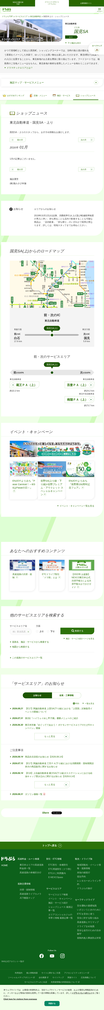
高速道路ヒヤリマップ (88, 922)
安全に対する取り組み (88, 918)
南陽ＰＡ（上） (77, 399)
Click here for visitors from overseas (20, 999)
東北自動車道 (35, 16)
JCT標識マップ (27, 898)
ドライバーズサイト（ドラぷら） (52, 3)
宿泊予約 (81, 876)
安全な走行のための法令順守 (89, 932)
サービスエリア (21, 16)
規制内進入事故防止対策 (89, 938)
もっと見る (49, 736)
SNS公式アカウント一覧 (11, 961)
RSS (77, 703)
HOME (4, 865)
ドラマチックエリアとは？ (20, 68)
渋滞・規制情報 (27, 890)
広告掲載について (88, 977)
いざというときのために (89, 910)
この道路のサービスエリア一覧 (27, 658)
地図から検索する (20, 647)
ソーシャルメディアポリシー (20, 977)
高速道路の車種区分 (29, 872)
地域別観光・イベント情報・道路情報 (89, 866)
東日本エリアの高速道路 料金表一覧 (31, 866)
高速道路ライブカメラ (30, 894)
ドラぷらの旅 (83, 888)
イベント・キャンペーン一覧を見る (77, 506)
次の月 (83, 140)
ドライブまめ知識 (85, 926)
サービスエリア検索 (58, 894)
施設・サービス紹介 (58, 903)
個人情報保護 (32, 973)
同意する (52, 1003)
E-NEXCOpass (55, 877)
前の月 (20, 140)
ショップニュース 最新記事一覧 (60, 909)
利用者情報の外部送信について (64, 982)
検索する (79, 631)
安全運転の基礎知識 (87, 905)
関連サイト (72, 977)
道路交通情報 (24, 884)
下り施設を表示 (74, 43)
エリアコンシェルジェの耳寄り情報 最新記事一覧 (60, 916)
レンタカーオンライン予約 (89, 882)
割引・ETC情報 (54, 859)
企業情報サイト (86, 3)
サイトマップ (58, 977)
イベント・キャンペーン (60, 898)
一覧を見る (89, 703)
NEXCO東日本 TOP (19, 3)
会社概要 (42, 977)
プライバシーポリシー (83, 993)
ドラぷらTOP (7, 16)
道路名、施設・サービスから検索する (30, 642)
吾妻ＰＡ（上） (77, 385)
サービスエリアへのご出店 (35, 982)
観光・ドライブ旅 (83, 859)
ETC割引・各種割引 (58, 865)
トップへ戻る (49, 845)
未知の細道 (82, 872)
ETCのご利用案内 (57, 873)
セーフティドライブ (85, 900)
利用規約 (18, 973)
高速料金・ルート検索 (28, 859)
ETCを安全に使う (86, 914)
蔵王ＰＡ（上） (26, 385)
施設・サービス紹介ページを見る (80, 639)
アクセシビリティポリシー (75, 973)
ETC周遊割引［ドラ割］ (60, 869)
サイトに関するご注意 (50, 973)
